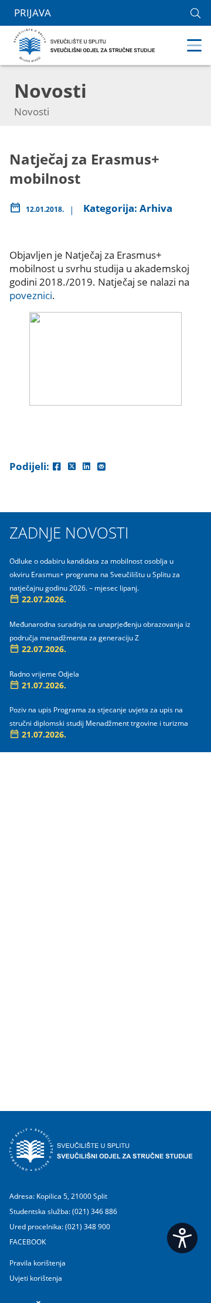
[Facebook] (57, 466)
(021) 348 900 (87, 1227)
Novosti (31, 111)
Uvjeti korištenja (35, 1278)
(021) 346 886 (94, 1211)
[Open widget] (182, 1238)
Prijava (32, 12)
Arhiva (155, 208)
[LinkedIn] (86, 466)
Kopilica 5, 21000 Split (71, 1196)
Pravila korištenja (37, 1263)
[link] (195, 13)
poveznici (30, 295)
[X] (72, 466)
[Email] (101, 466)
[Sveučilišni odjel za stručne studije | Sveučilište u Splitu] (84, 44)
